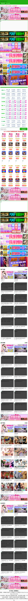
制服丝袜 (18, 113)
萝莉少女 (13, 110)
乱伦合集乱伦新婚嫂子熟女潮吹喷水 (8, 480)
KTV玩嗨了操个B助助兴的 (19, 326)
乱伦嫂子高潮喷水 (18, 445)
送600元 (3, 167)
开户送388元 (3, 185)
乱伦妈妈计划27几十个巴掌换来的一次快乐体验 (10, 468)
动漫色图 (18, 114)
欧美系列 (23, 102)
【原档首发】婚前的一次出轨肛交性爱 (8, 572)
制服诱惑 (23, 110)
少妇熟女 (23, 113)
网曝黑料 (23, 106)
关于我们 (11, 590)
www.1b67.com (3, 1)
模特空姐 (18, 105)
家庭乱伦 (13, 117)
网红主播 (13, 106)
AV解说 (12, 101)
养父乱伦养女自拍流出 (18, 491)
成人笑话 (18, 118)
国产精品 (7, 109)
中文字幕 (23, 101)
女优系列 (13, 102)
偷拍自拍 (7, 113)
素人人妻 (13, 105)
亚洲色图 (7, 114)
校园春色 (23, 117)
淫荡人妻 (18, 117)
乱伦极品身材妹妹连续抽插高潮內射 (8, 456)
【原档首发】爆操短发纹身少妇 (20, 548)
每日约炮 (3, 149)
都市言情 (7, 117)
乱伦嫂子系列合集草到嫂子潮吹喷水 (8, 445)
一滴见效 (3, 158)
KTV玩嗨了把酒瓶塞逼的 (6, 338)
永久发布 (8, 3)
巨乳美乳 (23, 109)
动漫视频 (18, 102)
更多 (26, 269)
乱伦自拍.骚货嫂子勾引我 (6, 491)
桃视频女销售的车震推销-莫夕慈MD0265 (9, 388)
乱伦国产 (23, 105)
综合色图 (23, 114)
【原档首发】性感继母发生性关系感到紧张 (9, 537)
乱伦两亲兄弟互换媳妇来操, (20, 468)
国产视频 (7, 101)
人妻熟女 (7, 110)
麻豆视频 (18, 101)
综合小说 (23, 118)
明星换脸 (18, 106)
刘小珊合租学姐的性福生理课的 (20, 338)
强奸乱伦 (18, 109)
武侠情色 (7, 118)
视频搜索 (24, 129)
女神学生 (7, 105)
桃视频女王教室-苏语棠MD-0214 (20, 376)
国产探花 (7, 106)
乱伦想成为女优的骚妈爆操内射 (20, 480)
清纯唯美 (13, 113)
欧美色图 (13, 114)
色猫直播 (16, 279)
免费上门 (3, 140)
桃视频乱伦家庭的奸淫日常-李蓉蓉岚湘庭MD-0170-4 (11, 364)
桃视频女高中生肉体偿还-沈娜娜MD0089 (9, 411)
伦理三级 (7, 102)
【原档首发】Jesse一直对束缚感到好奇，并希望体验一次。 (13, 560)
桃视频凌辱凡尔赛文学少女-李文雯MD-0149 (10, 376)
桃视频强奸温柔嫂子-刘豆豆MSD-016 (8, 399)
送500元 (3, 176)
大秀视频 (18, 110)
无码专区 (13, 109)
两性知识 (13, 118)
